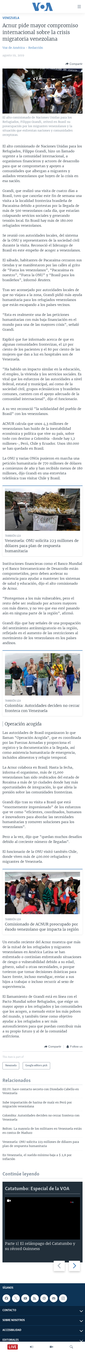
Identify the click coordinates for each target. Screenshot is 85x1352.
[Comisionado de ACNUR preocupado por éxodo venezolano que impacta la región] (42, 893)
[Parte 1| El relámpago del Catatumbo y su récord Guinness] (42, 1218)
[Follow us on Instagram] (63, 1298)
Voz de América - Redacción (22, 48)
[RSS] (35, 1298)
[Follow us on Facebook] (6, 1298)
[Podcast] (44, 1298)
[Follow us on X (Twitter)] (16, 1298)
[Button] (74, 63)
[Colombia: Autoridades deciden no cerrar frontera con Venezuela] (42, 674)
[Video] (51, 1347)
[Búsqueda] (71, 1347)
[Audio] (31, 1347)
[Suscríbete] (54, 1298)
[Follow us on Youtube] (25, 1298)
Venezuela (10, 18)
